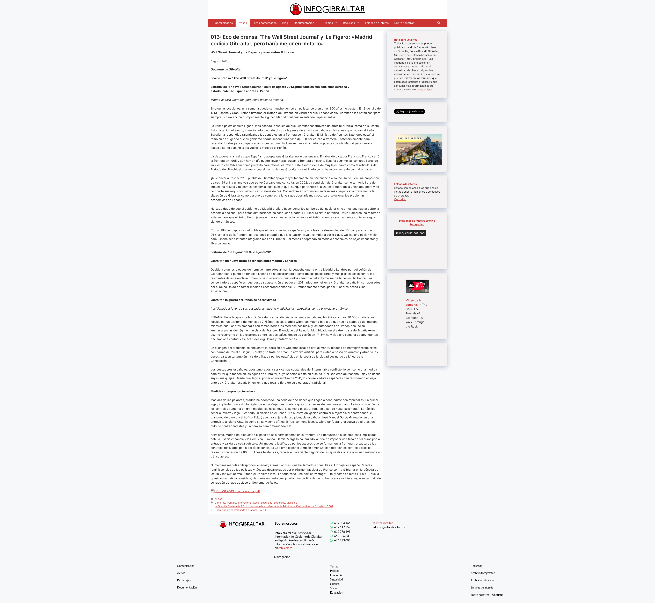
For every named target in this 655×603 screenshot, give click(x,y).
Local (256, 502)
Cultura (335, 584)
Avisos (242, 23)
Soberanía (279, 502)
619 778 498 (342, 531)
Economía (336, 575)
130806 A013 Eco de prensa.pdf (237, 491)
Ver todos (400, 199)
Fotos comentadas (264, 23)
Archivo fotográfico (483, 573)
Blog (285, 23)
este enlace (425, 89)
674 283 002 (342, 540)
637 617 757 (342, 527)
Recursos (349, 23)
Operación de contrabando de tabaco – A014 (240, 509)
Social (333, 588)
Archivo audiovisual (483, 580)
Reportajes (184, 580)
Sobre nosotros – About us (487, 595)
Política (334, 570)
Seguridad (266, 502)
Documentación (304, 23)
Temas (328, 23)
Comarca (220, 502)
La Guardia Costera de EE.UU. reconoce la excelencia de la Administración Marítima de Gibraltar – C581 (274, 506)
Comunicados (224, 23)
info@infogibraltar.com (392, 527)
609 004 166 (342, 523)
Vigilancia (292, 502)
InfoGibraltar (384, 523)
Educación (336, 592)
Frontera (231, 502)
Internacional (244, 502)
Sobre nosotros (404, 23)
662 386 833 (342, 536)
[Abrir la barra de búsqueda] (438, 23)
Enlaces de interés (377, 23)
